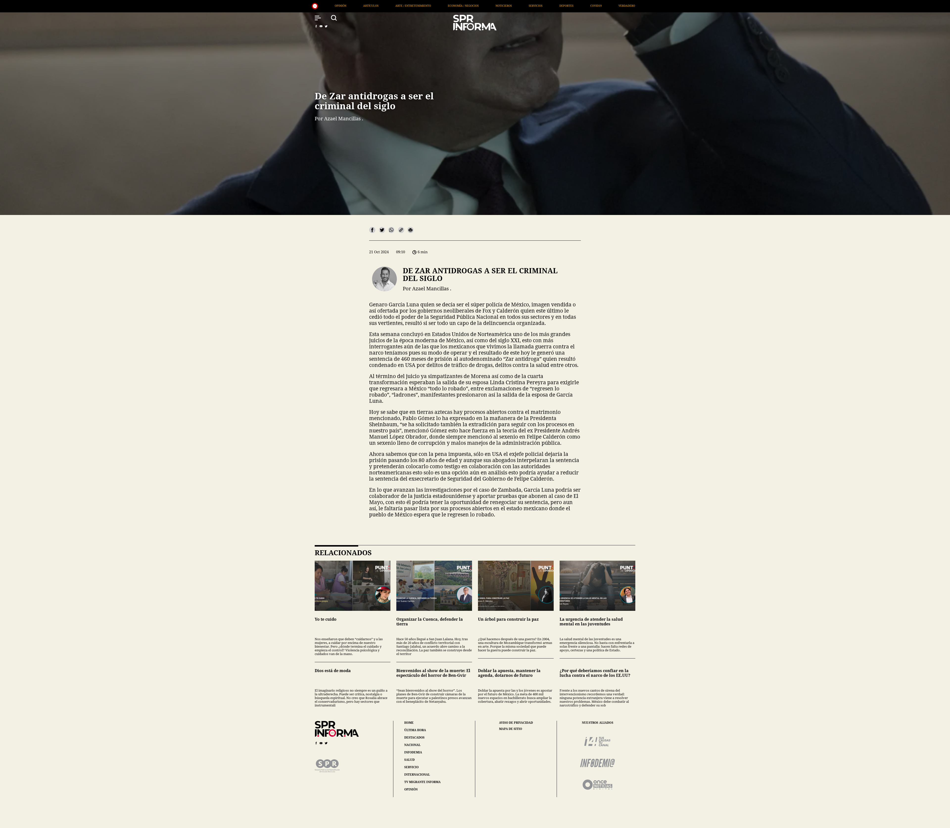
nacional (412, 745)
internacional (417, 774)
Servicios (382, 5)
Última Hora (507, 5)
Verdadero (473, 5)
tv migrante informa (422, 782)
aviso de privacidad (516, 723)
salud (409, 760)
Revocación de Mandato (582, 5)
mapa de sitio (510, 729)
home (409, 723)
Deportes (412, 5)
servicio (411, 767)
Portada (540, 5)
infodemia (413, 752)
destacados (414, 737)
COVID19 (442, 5)
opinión (411, 789)
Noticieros (350, 5)
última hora (415, 730)
